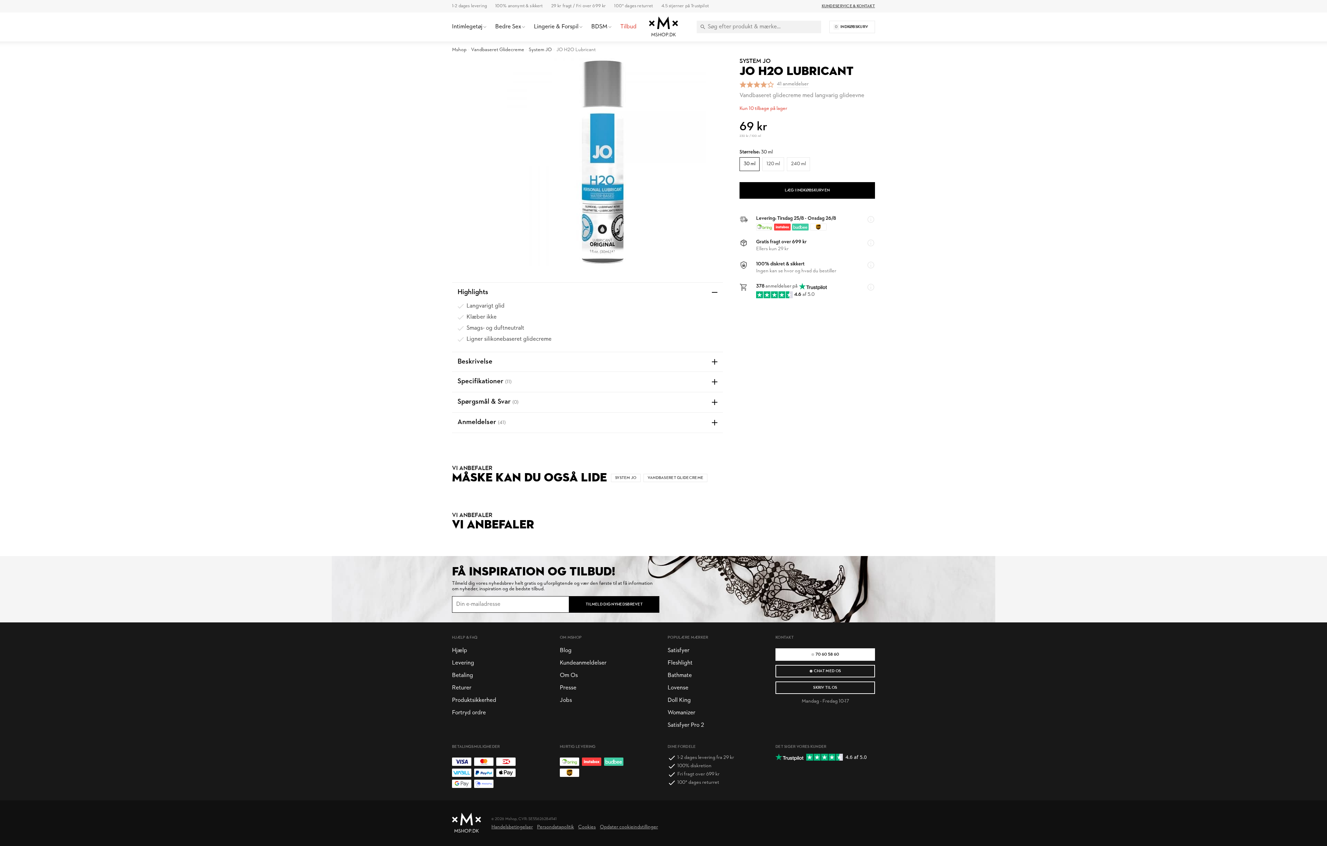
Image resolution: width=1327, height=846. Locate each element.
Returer (461, 688)
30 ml (749, 164)
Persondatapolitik (555, 827)
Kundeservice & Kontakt (848, 6)
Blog (566, 651)
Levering (463, 663)
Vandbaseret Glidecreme (497, 50)
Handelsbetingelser (512, 827)
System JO (540, 50)
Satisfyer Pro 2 (686, 725)
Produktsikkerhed (474, 700)
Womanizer (681, 713)
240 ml (798, 164)
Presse (568, 688)
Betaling (462, 675)
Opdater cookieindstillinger (629, 827)
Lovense (678, 688)
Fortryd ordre (469, 713)
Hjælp (459, 651)
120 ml (773, 164)
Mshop (459, 50)
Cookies (587, 827)
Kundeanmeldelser (583, 663)
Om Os (569, 675)
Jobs (566, 700)
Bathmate (680, 675)
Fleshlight (680, 663)
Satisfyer (678, 651)
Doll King (679, 700)
